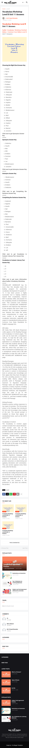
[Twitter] (7, 494)
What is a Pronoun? (16, 672)
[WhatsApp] (10, 494)
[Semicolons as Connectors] (6, 576)
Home (3, 9)
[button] (2, 2)
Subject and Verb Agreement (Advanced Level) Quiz (19, 590)
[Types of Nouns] (6, 682)
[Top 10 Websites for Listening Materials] (6, 584)
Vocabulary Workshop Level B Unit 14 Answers (20, 515)
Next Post (25, 548)
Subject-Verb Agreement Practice (18, 701)
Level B (8, 9)
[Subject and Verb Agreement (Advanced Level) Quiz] (6, 592)
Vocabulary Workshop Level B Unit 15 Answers (7, 515)
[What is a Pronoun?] (6, 674)
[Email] (17, 494)
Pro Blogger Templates (17, 745)
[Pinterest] (14, 494)
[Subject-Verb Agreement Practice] (6, 703)
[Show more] (21, 494)
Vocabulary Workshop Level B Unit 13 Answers (7, 532)
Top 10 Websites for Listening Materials (17, 582)
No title (13, 688)
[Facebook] (3, 494)
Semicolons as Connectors (19, 573)
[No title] (6, 690)
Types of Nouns (15, 680)
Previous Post (5, 548)
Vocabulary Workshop (11, 24)
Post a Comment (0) (14, 542)
